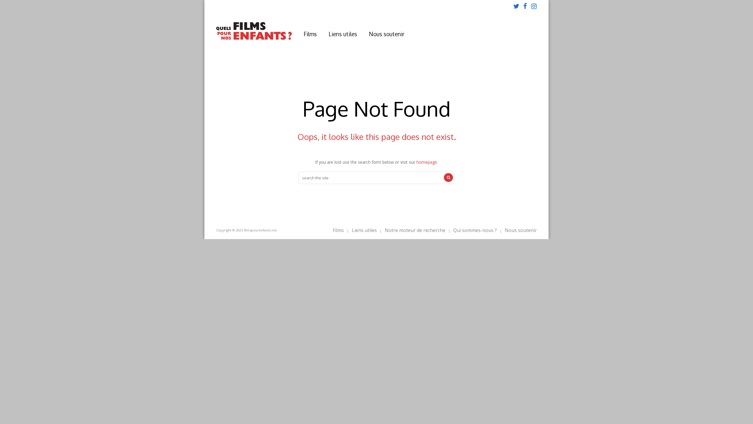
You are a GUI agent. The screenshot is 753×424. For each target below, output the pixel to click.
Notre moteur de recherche (415, 230)
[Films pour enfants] (254, 38)
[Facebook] (525, 6)
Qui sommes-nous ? (475, 230)
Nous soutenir (386, 33)
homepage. (427, 162)
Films (310, 33)
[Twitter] (516, 6)
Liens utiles (343, 33)
